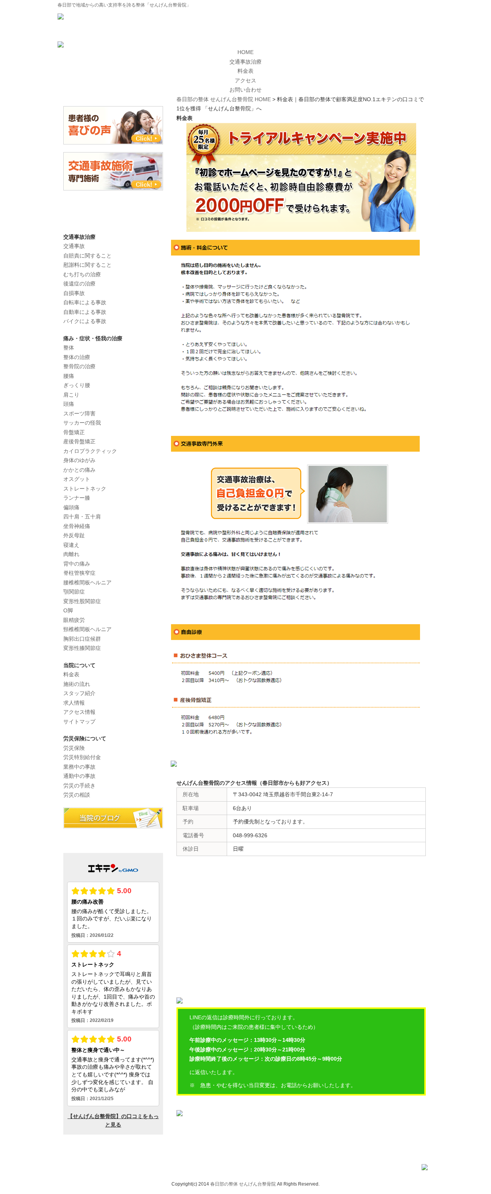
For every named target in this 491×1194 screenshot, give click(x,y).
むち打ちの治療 (82, 274)
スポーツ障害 (79, 413)
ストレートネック (84, 488)
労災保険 (74, 748)
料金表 (71, 674)
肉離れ (71, 554)
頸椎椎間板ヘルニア (87, 629)
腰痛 (68, 376)
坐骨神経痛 (76, 526)
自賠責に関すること (87, 256)
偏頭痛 (71, 507)
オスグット (76, 479)
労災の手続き (79, 785)
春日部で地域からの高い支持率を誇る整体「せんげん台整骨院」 (124, 5)
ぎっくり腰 (76, 385)
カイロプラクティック (90, 451)
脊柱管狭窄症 (79, 573)
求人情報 (74, 703)
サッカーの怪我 (82, 423)
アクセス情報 (79, 712)
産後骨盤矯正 (79, 441)
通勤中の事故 (79, 776)
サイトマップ (79, 721)
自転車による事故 (84, 302)
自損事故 (74, 293)
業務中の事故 (79, 767)
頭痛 (68, 404)
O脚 (68, 610)
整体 (68, 347)
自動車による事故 (84, 312)
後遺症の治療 (79, 283)
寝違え (71, 545)
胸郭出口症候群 (82, 639)
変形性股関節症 (82, 601)
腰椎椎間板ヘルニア (87, 582)
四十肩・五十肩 (82, 516)
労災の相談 (76, 795)
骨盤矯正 (74, 432)
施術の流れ (76, 684)
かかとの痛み (79, 470)
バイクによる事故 (84, 321)
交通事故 (74, 246)
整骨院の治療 (79, 366)
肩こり (71, 395)
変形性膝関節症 (82, 648)
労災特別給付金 (82, 757)
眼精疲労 (74, 620)
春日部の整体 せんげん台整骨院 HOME (223, 99)
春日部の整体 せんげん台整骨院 (243, 1184)
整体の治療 (76, 357)
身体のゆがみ (79, 460)
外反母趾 (74, 535)
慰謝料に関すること (87, 265)
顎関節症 (74, 592)
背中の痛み (76, 564)
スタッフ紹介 (79, 693)
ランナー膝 (76, 498)
